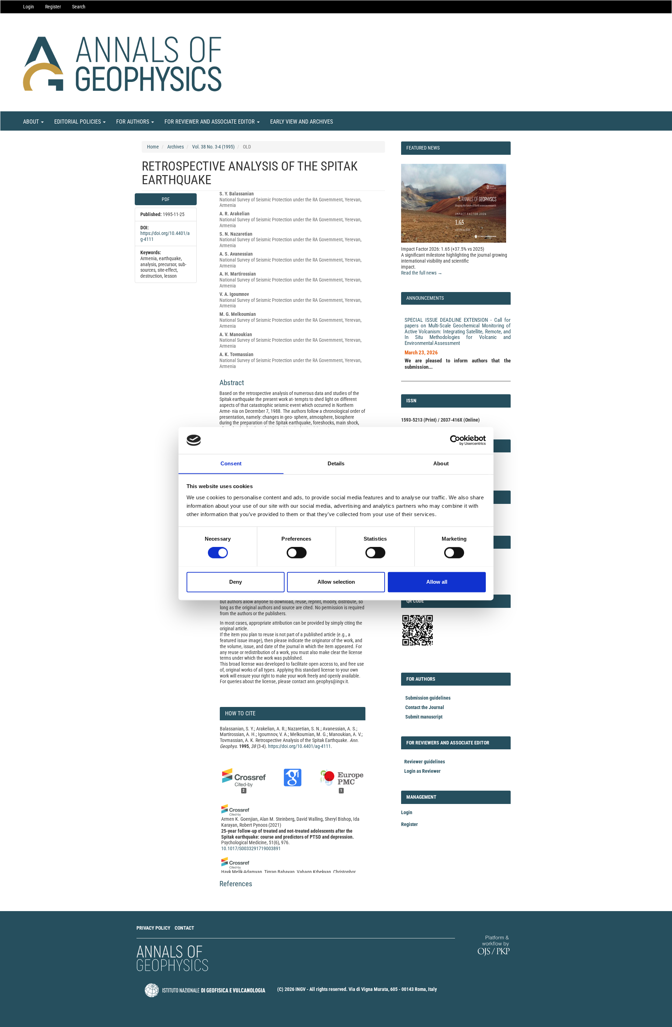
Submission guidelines (427, 698)
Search (78, 6)
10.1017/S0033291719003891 (251, 848)
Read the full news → (421, 273)
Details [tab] (336, 463)
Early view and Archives (301, 121)
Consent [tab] (230, 463)
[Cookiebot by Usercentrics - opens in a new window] (455, 440)
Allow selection (336, 582)
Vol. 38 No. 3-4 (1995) (213, 147)
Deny (235, 582)
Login (28, 6)
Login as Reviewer (422, 771)
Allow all (436, 582)
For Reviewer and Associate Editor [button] (210, 121)
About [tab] (441, 463)
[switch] (297, 552)
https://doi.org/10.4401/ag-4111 (299, 746)
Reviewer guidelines (424, 761)
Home (153, 147)
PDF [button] (166, 199)
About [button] (31, 121)
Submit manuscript (423, 717)
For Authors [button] (133, 121)
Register (53, 6)
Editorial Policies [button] (78, 121)
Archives (175, 147)
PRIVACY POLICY (153, 928)
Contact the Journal (424, 707)
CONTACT (184, 928)
